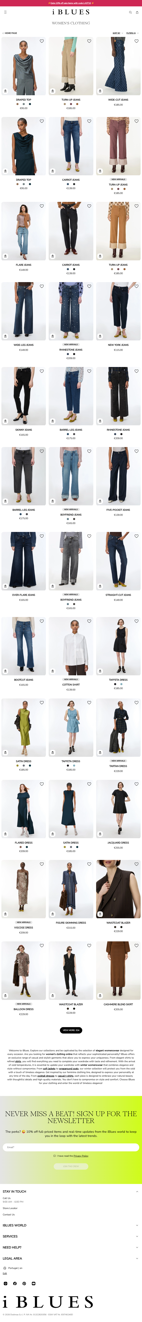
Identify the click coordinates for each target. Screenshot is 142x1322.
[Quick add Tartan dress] (100, 752)
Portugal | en (15, 1268)
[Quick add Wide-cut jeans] (100, 91)
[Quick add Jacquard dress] (100, 834)
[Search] (130, 12)
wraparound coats (69, 1068)
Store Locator (10, 1208)
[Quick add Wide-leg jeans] (5, 336)
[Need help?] (137, 1247)
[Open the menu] (5, 12)
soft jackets (49, 1068)
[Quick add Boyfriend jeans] (52, 501)
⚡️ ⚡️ (71, 3)
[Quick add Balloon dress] (5, 995)
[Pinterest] (24, 1283)
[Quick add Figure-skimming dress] (52, 914)
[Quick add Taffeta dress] (100, 671)
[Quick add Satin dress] (5, 752)
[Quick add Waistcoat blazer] (100, 914)
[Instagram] (5, 1283)
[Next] (39, 66)
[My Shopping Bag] (137, 12)
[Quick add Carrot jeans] (52, 171)
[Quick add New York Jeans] (100, 336)
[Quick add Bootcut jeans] (5, 671)
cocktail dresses (45, 1076)
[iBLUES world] (137, 1225)
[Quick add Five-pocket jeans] (100, 501)
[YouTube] (33, 1283)
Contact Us (9, 1214)
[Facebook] (15, 1283)
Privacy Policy (81, 1156)
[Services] (137, 1236)
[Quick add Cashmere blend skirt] (100, 995)
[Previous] (8, 66)
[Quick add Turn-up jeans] (52, 91)
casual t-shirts (65, 1076)
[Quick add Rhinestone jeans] (52, 336)
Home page (11, 33)
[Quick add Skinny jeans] (5, 421)
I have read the (72, 1156)
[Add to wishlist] (42, 41)
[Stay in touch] (137, 1191)
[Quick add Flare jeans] (5, 256)
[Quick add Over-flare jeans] (5, 586)
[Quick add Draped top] (5, 91)
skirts (18, 1061)
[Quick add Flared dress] (5, 834)
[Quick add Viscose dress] (5, 914)
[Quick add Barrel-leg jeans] (52, 421)
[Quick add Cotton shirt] (52, 671)
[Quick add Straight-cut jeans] (100, 586)
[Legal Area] (137, 1258)
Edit (5, 1273)
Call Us (7, 1198)
